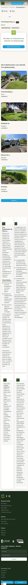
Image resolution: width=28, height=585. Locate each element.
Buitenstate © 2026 (6, 568)
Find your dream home (17, 3)
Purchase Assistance (6, 512)
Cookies (3, 577)
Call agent (20, 582)
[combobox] (3, 584)
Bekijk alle (14, 200)
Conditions (4, 570)
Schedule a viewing (7, 582)
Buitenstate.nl (4, 7)
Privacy (3, 575)
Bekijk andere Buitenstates (13, 46)
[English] (3, 584)
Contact (3, 534)
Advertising (4, 521)
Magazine (3, 532)
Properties (12, 7)
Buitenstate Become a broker (8, 519)
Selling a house (4, 510)
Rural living (3, 503)
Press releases (4, 523)
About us (3, 530)
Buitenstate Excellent (6, 505)
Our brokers (4, 507)
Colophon (3, 572)
